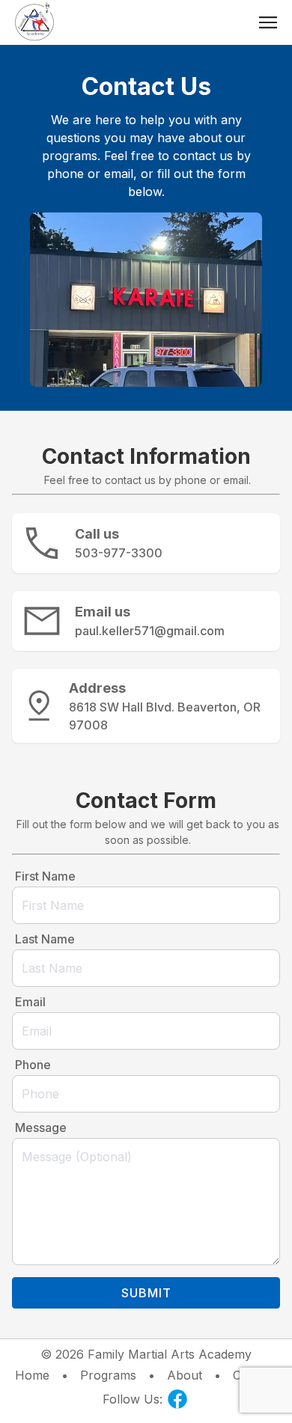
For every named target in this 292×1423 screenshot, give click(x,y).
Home (32, 1375)
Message (41, 1127)
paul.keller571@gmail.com (150, 630)
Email (30, 1001)
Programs (108, 1375)
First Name (45, 876)
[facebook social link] (177, 1399)
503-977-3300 (118, 552)
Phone (33, 1064)
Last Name (45, 938)
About (184, 1375)
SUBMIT (146, 1292)
